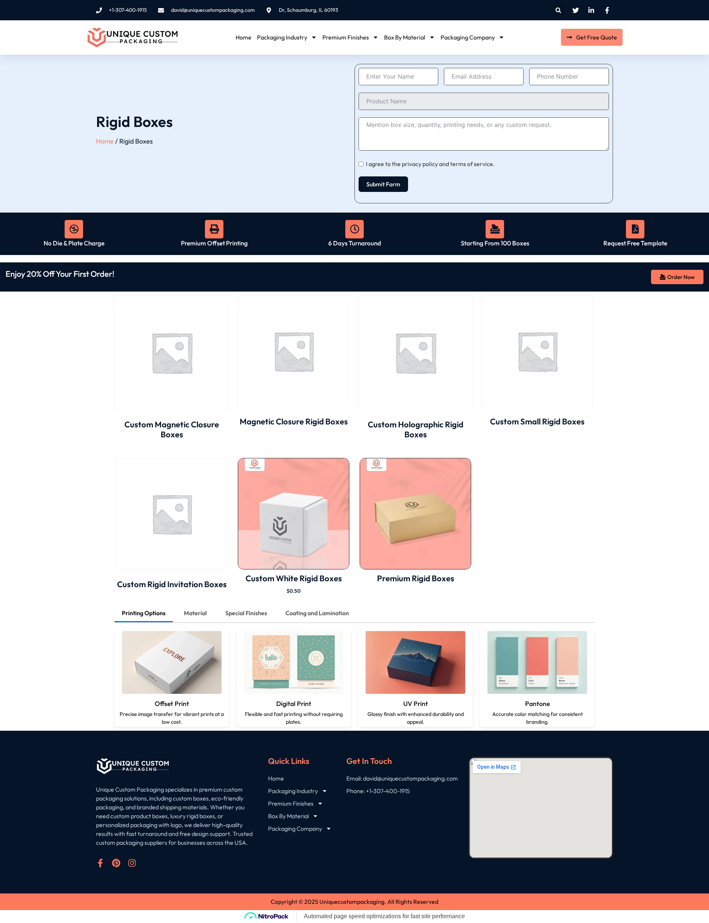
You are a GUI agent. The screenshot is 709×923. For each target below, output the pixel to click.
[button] (558, 10)
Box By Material (404, 37)
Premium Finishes (345, 37)
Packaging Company (468, 37)
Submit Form (383, 184)
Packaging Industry (282, 37)
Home (243, 37)
